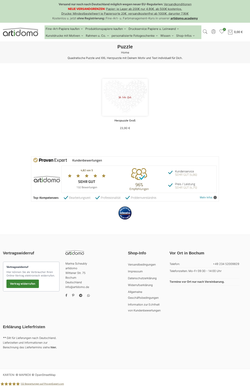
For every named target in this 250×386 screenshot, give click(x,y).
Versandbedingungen (142, 264)
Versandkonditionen (178, 4)
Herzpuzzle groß (125, 120)
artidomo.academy (184, 18)
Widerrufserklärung (140, 285)
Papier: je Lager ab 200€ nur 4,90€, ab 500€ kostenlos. (144, 9)
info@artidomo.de (77, 287)
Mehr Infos (206, 197)
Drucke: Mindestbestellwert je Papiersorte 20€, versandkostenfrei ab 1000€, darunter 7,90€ (125, 13)
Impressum (135, 271)
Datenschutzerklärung (142, 278)
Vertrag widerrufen (22, 283)
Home (125, 52)
